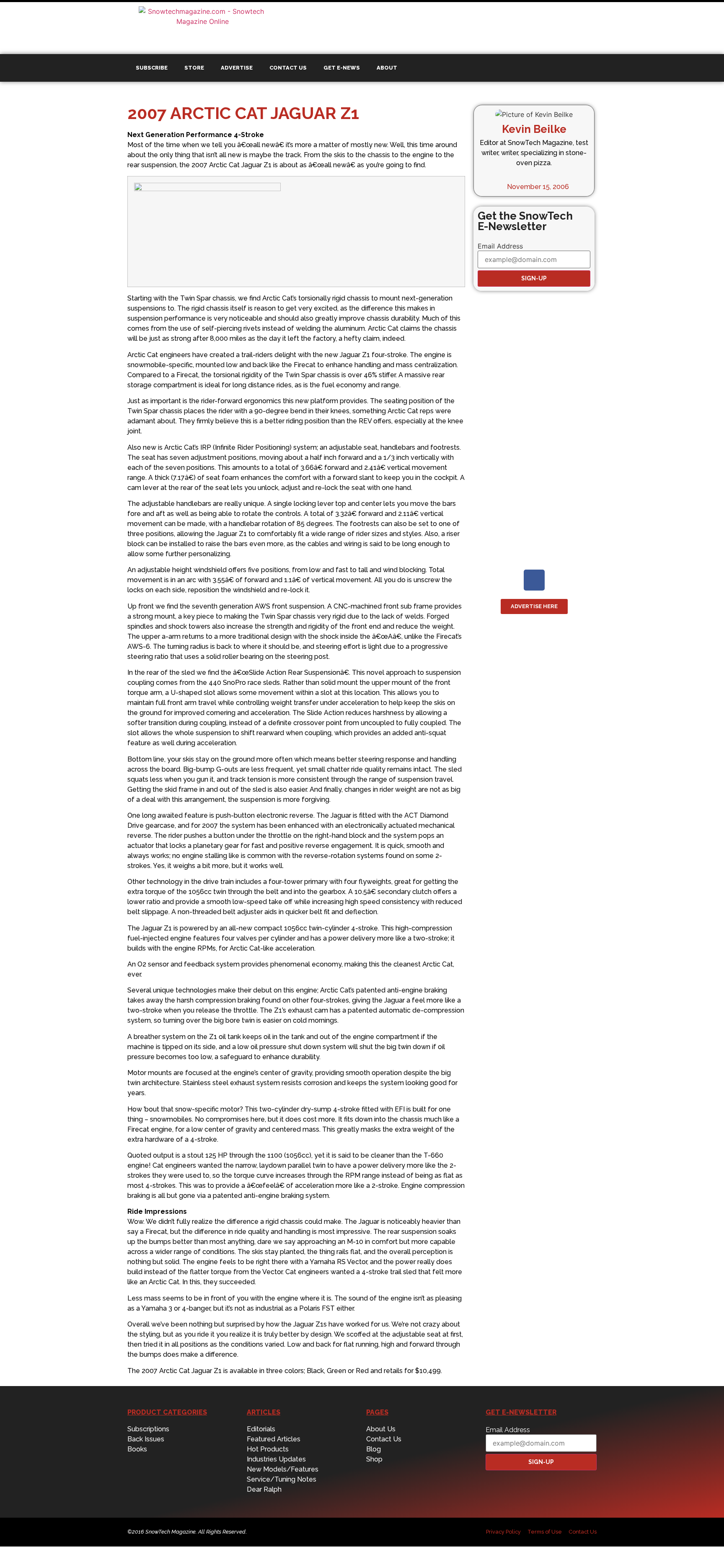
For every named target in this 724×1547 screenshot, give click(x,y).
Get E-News (341, 68)
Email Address (500, 246)
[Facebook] (534, 580)
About (387, 68)
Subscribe (152, 68)
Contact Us (288, 68)
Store (194, 68)
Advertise (237, 68)
